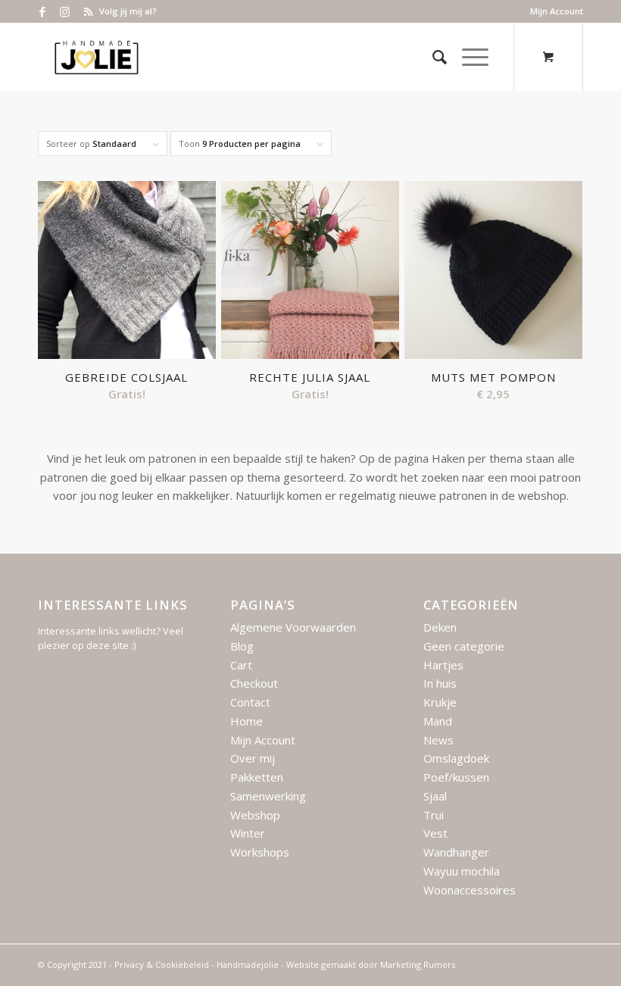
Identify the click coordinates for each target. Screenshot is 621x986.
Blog (242, 646)
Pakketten (256, 777)
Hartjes (443, 664)
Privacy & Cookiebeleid (161, 964)
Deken (440, 627)
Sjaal (435, 795)
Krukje (440, 702)
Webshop (255, 814)
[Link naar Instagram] (65, 11)
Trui (433, 814)
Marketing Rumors (417, 964)
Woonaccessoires (469, 889)
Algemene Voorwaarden (293, 627)
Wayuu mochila (461, 870)
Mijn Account (556, 11)
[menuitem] (553, 11)
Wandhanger (456, 852)
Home (246, 721)
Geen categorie (463, 646)
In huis (440, 683)
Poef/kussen (456, 777)
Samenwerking (268, 795)
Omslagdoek (456, 758)
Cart (241, 664)
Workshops (259, 852)
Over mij (252, 758)
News (438, 739)
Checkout (254, 683)
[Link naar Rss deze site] (87, 11)
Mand (437, 721)
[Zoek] (432, 57)
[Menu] (467, 57)
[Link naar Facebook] (42, 11)
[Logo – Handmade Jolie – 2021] (96, 57)
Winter (247, 833)
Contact (250, 702)
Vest (435, 833)
